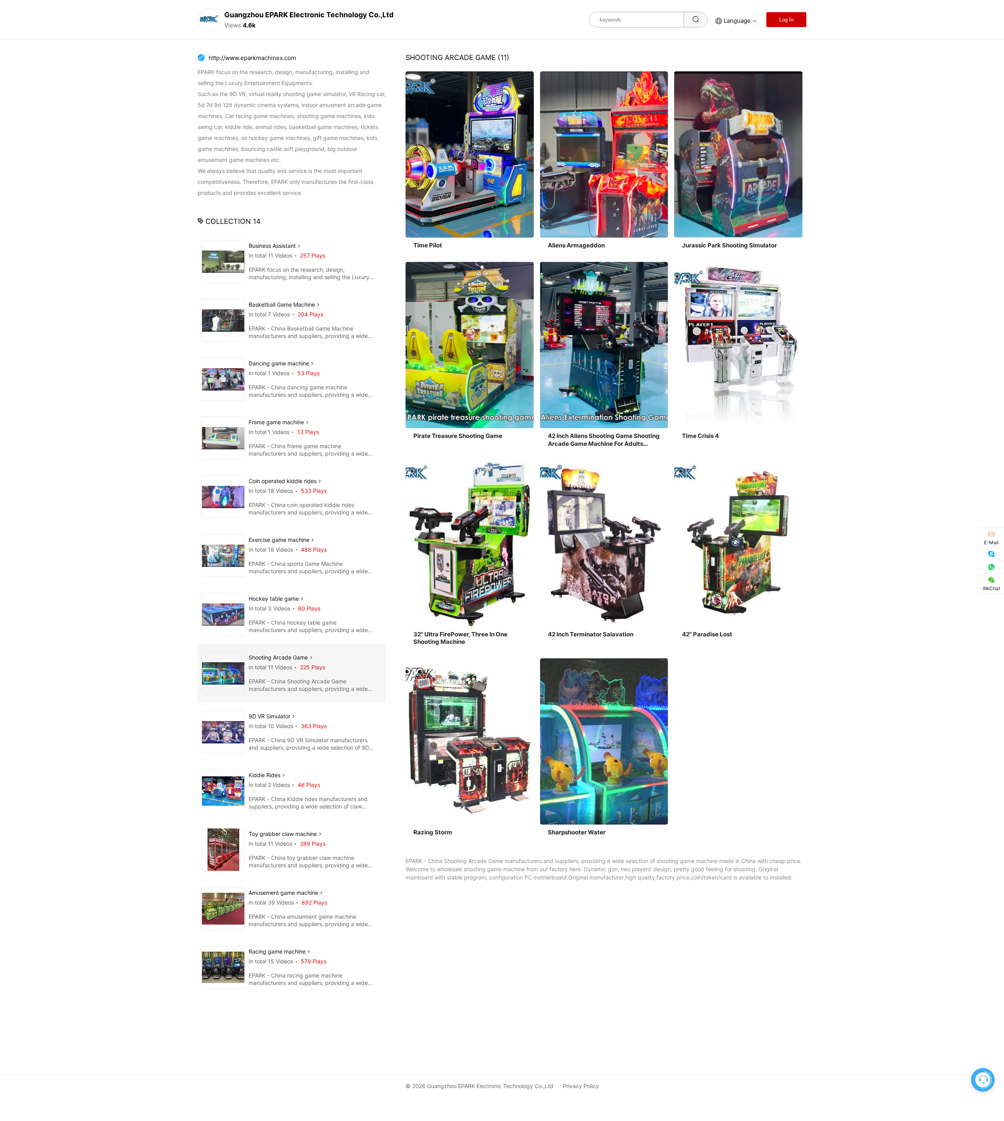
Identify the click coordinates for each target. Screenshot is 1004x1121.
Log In (786, 20)
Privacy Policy (581, 1086)
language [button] (737, 20)
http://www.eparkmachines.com (252, 58)
